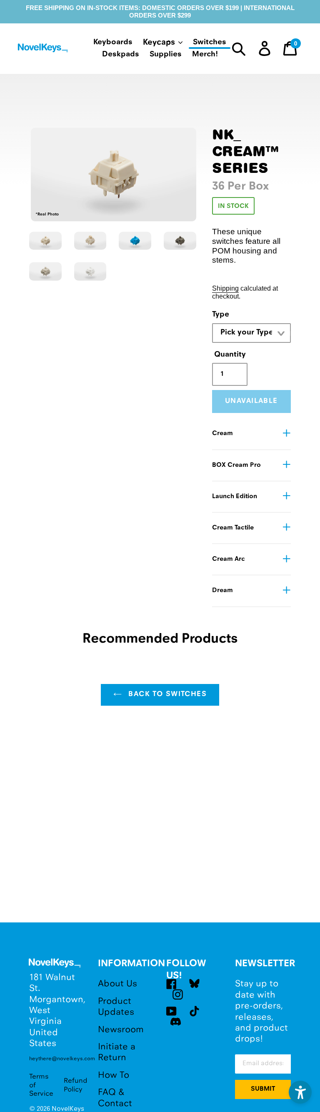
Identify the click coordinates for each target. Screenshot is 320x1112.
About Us (117, 984)
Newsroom (121, 1030)
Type (220, 315)
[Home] (44, 49)
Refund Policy (75, 1085)
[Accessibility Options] (300, 1092)
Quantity (228, 355)
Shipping (225, 288)
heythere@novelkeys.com (57, 1058)
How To (113, 1075)
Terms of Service (41, 1085)
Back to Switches (166, 694)
